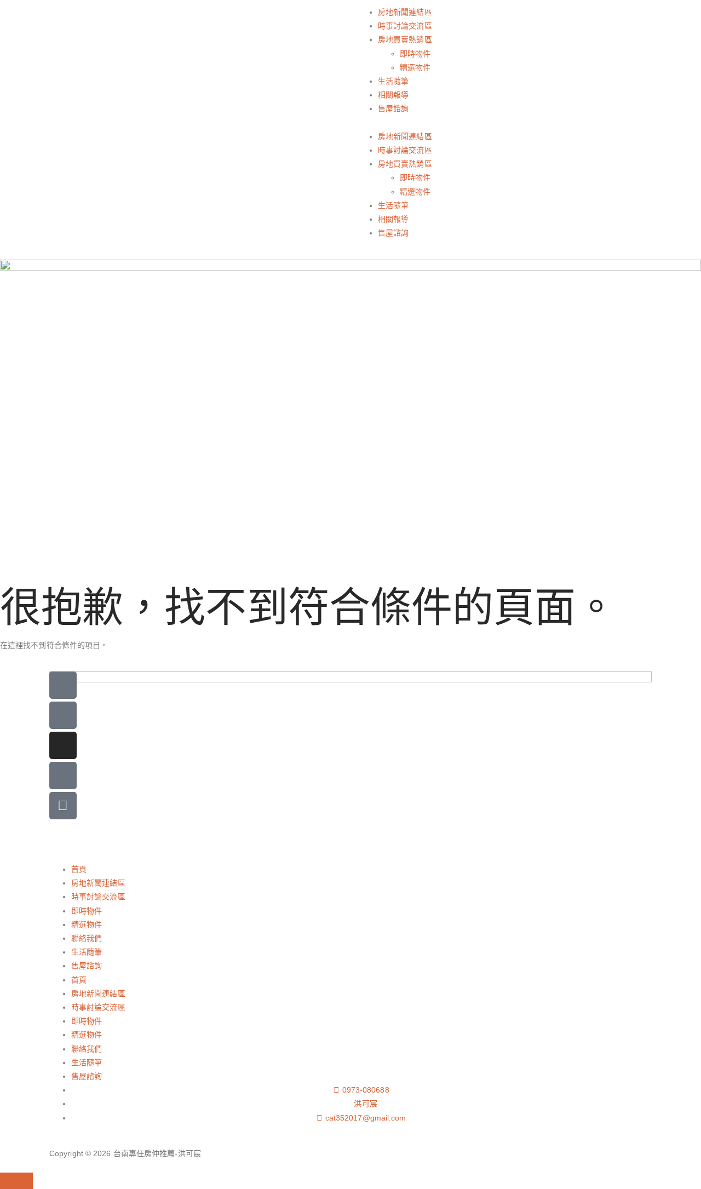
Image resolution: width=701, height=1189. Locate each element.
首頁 (79, 869)
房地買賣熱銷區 (405, 39)
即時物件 (415, 53)
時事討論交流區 (405, 25)
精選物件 (415, 67)
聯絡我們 (86, 938)
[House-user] (63, 805)
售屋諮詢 (393, 108)
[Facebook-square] (63, 715)
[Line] (63, 685)
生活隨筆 (393, 81)
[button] (506, 123)
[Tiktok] (63, 775)
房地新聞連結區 (405, 12)
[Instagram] (63, 745)
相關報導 (393, 94)
